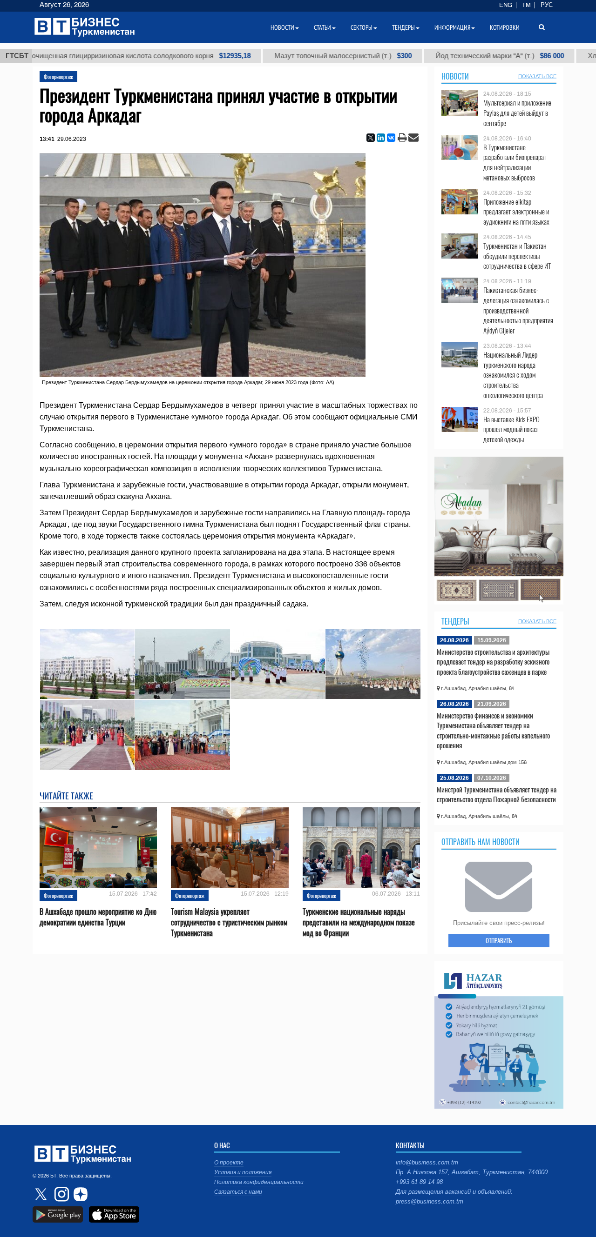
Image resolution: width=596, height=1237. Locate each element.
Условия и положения (242, 1172)
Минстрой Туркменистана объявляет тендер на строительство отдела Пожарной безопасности (496, 794)
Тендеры (455, 621)
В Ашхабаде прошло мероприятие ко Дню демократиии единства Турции (98, 917)
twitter (42, 1194)
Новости (455, 76)
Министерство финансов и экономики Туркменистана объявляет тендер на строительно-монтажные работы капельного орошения (493, 730)
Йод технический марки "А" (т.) (440, 56)
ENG (505, 5)
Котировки (505, 27)
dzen (79, 1194)
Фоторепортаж (58, 76)
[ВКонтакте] (391, 137)
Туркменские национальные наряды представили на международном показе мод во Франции (359, 922)
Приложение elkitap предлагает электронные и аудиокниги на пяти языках (516, 212)
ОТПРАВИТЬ (499, 940)
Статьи (322, 27)
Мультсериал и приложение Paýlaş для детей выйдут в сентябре (517, 113)
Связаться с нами (238, 1192)
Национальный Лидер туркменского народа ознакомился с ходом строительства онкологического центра (513, 375)
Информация (452, 27)
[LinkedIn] (381, 137)
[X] (370, 137)
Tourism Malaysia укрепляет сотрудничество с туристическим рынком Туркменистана (229, 922)
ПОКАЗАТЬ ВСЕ (537, 76)
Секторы (361, 27)
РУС (547, 5)
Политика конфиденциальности (259, 1182)
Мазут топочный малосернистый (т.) (283, 56)
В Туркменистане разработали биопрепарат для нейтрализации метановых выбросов (514, 162)
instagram (60, 1194)
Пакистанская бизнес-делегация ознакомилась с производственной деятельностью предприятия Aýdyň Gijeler (518, 310)
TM (526, 5)
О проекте (229, 1162)
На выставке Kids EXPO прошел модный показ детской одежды (511, 429)
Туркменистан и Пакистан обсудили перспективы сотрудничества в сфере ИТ (517, 256)
